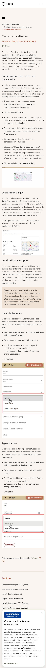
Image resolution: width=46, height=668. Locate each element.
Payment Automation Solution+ (15, 608)
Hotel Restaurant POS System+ (15, 603)
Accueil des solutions (11, 24)
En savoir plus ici (11, 663)
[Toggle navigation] (41, 4)
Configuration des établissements (17, 27)
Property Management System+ (15, 585)
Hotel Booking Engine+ (12, 594)
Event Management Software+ (15, 589)
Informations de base (12, 29)
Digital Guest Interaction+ (13, 598)
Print (7, 46)
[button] (3, 20)
